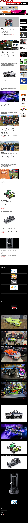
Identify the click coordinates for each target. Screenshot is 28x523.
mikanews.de (3, 14)
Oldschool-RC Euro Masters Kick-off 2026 (8, 182)
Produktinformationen (4, 200)
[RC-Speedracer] (23, 103)
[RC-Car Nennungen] (23, 74)
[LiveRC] (23, 99)
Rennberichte (2, 28)
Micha (7, 32)
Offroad (4, 63)
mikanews (3, 64)
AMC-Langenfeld (10, 63)
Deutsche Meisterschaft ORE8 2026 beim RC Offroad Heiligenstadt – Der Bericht (9, 156)
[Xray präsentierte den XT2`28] (14, 431)
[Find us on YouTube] (3, 514)
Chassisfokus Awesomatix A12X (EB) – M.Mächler (6, 346)
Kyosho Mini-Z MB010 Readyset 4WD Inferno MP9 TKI (8, 203)
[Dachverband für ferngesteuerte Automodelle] (23, 109)
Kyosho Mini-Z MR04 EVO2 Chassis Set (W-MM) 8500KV (9, 227)
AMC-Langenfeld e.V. (15, 63)
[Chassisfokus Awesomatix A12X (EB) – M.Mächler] (14, 354)
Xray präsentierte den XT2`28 (8, 104)
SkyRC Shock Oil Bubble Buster (8, 251)
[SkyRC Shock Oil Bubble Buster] (14, 483)
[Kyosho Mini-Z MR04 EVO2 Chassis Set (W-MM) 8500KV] (14, 462)
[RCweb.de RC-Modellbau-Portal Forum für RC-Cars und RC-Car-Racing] (23, 95)
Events (2, 51)
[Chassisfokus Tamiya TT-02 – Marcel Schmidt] (14, 372)
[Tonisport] (23, 21)
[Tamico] (5, 11)
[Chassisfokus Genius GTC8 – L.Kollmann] (14, 390)
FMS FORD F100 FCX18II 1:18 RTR (9, 81)
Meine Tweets (2, 301)
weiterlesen (13, 34)
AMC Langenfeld (3, 65)
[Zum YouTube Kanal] (14, 307)
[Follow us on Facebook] (1, 514)
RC (6, 63)
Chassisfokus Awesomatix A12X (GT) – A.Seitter (6, 330)
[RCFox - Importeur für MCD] (14, 276)
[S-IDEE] (18, 11)
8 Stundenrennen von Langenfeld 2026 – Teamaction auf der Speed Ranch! (8, 55)
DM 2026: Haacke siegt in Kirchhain (8, 30)
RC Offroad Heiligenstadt (4, 166)
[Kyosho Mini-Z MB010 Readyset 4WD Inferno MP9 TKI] (14, 447)
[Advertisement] (23, 87)
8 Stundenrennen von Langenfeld (10, 65)
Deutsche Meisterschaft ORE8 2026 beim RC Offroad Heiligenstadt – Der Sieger (9, 130)
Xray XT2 (9, 112)
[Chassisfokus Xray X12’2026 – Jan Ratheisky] (14, 322)
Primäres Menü (27, 14)
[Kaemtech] (23, 54)
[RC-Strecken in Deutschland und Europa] (23, 105)
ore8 (7, 164)
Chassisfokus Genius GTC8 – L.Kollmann (5, 381)
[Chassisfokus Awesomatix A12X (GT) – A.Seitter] (14, 338)
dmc (5, 164)
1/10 (2, 63)
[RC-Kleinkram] (23, 28)
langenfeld (12, 64)
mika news (6, 64)
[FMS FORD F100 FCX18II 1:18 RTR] (14, 413)
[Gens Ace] (23, 61)
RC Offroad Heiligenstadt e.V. (7, 165)
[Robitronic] (23, 41)
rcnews (9, 64)
